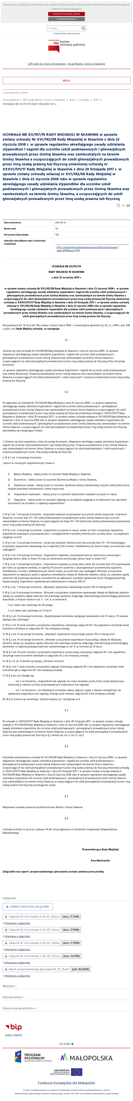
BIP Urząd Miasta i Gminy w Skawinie (44, 100)
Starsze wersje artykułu (18, 1008)
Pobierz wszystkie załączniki (26, 907)
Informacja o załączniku (16, 923)
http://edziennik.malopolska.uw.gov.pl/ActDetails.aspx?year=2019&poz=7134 (87, 249)
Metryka (8, 986)
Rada (72, 100)
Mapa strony (13, 1036)
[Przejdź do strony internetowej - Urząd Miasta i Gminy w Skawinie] (66, 64)
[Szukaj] (83, 28)
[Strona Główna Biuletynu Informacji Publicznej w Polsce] (13, 1027)
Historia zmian (12, 997)
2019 (95, 100)
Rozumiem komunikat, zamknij (66, 14)
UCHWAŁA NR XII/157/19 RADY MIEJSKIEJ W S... (30, 104)
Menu (66, 80)
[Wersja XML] (123, 206)
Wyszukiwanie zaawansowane (67, 33)
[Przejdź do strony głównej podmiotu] (66, 46)
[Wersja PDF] (119, 206)
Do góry (65, 1044)
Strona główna (11, 100)
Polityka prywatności (66, 19)
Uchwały (84, 100)
